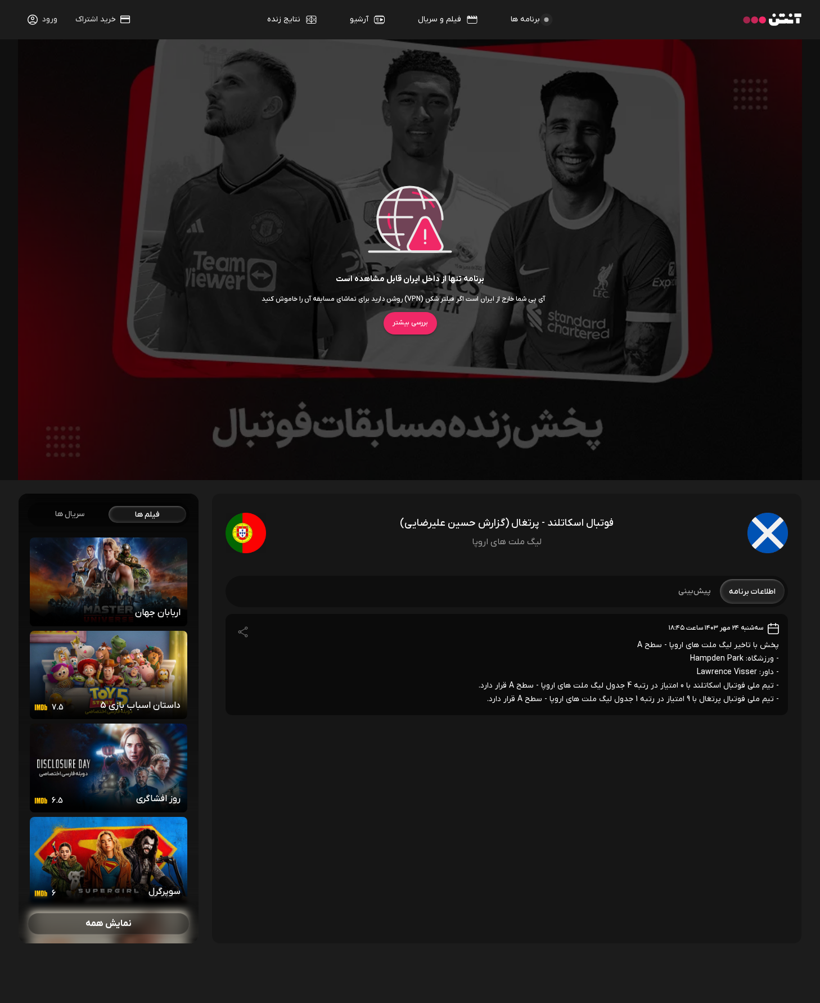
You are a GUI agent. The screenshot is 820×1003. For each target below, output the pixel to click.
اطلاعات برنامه (752, 591)
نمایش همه (108, 923)
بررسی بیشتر (410, 322)
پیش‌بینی (694, 591)
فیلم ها (147, 514)
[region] (109, 718)
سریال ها (69, 514)
